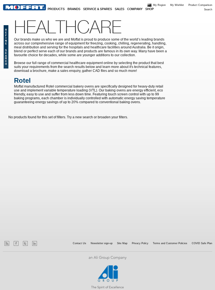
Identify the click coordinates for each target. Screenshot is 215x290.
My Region (159, 5)
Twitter (25, 243)
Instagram (43, 243)
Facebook (16, 243)
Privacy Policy (140, 243)
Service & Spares (97, 9)
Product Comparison (200, 5)
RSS (6, 243)
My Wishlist (177, 5)
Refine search (6, 47)
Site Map (122, 243)
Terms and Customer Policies (170, 243)
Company (134, 9)
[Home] (24, 7)
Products (56, 9)
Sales (119, 9)
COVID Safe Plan (202, 243)
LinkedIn (34, 243)
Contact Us (79, 243)
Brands (73, 9)
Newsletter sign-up (102, 243)
